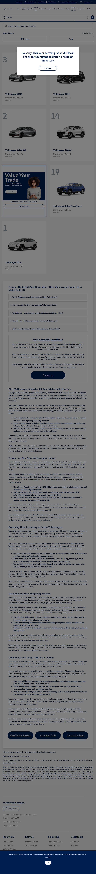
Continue (48, 68)
